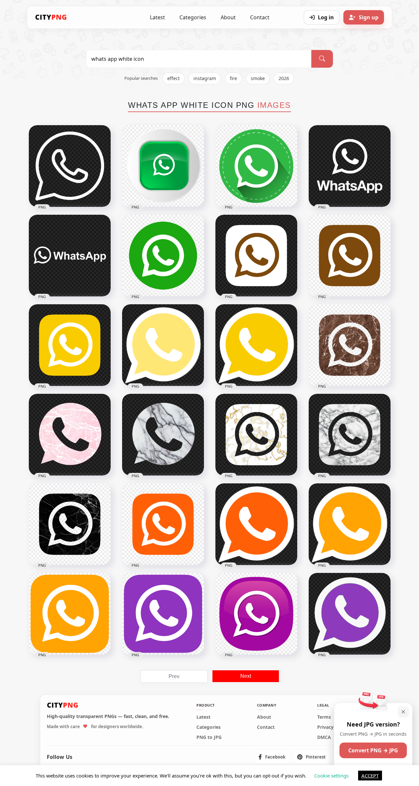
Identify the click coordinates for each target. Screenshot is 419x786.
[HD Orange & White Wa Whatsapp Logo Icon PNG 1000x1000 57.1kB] (350, 524)
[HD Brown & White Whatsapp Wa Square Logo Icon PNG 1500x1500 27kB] (350, 255)
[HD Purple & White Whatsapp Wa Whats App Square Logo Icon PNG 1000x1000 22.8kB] (163, 614)
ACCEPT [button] (370, 775)
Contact (259, 17)
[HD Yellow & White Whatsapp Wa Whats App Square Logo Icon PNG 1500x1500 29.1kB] (70, 345)
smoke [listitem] (258, 78)
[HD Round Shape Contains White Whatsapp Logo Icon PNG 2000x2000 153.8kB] (163, 255)
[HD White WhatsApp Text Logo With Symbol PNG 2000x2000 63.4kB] (350, 166)
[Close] (403, 711)
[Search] (322, 59)
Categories (192, 17)
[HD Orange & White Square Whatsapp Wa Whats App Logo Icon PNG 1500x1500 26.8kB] (163, 524)
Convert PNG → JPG (373, 750)
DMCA (324, 737)
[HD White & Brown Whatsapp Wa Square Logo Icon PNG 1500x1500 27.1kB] (256, 255)
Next (245, 676)
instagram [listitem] (204, 78)
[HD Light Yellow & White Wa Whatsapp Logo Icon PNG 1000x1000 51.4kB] (163, 345)
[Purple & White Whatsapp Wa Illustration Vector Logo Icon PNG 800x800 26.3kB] (256, 614)
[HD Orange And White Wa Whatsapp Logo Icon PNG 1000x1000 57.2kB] (256, 524)
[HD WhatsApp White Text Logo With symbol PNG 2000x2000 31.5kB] (70, 255)
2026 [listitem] (284, 78)
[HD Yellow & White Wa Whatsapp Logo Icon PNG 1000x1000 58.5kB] (256, 345)
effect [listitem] (173, 78)
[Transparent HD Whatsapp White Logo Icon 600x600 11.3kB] (70, 166)
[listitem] (272, 757)
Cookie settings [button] (331, 775)
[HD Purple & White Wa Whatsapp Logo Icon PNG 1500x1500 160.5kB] (350, 614)
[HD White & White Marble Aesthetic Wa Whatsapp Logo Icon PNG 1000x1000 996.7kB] (70, 435)
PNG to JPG (209, 737)
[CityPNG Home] (51, 17)
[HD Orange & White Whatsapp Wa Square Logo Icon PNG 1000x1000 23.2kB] (70, 614)
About (228, 17)
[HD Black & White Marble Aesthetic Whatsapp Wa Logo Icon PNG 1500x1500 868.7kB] (70, 524)
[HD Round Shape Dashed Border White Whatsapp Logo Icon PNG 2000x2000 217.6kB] (256, 166)
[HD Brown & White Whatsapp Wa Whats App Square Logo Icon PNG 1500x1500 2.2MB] (350, 345)
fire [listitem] (233, 78)
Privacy (325, 727)
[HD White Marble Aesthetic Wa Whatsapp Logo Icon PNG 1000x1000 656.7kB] (163, 435)
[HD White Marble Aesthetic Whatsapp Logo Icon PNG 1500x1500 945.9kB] (350, 435)
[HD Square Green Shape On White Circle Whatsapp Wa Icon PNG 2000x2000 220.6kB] (163, 166)
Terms (324, 717)
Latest (157, 17)
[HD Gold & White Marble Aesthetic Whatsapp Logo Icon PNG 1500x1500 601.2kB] (256, 435)
